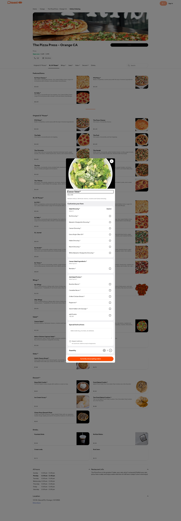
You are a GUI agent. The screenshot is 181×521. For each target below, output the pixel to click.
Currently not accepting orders (90, 359)
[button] (90, 173)
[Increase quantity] (110, 350)
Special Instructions (76, 325)
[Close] (112, 161)
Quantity (72, 350)
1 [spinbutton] (107, 350)
